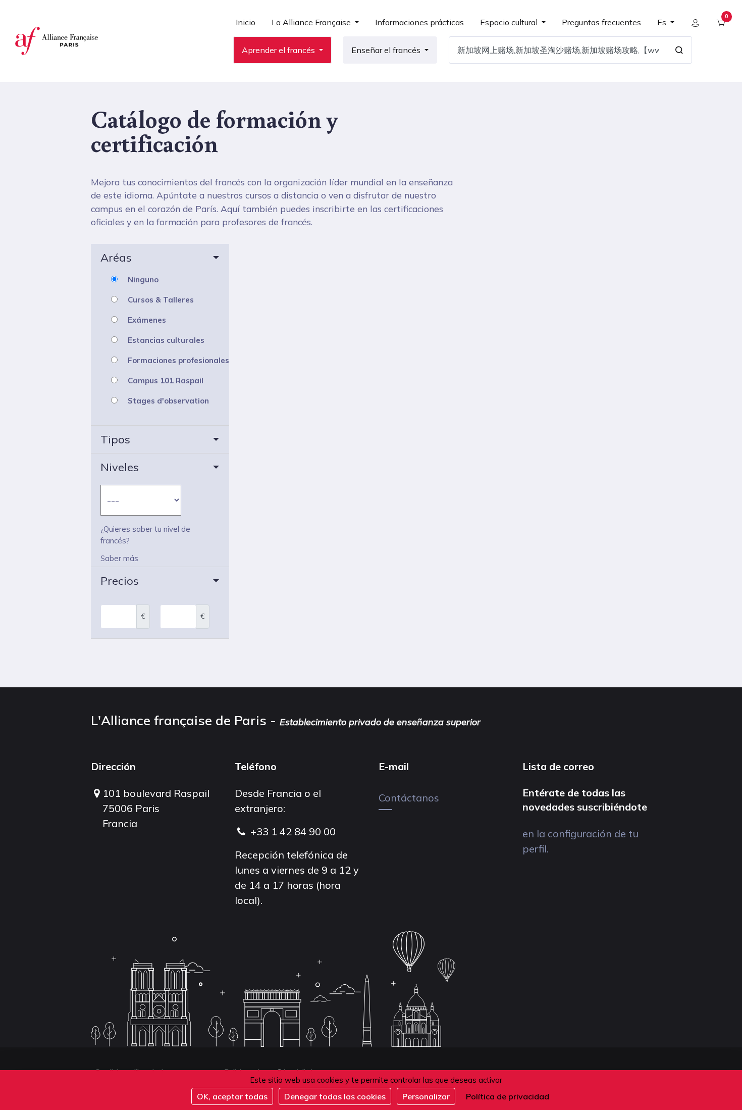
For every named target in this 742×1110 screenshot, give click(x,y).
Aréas (116, 257)
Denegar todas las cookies (335, 1096)
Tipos (115, 439)
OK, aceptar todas (232, 1096)
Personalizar (426, 1096)
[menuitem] (245, 26)
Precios (119, 581)
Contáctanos (409, 797)
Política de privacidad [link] (507, 1096)
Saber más (119, 558)
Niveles (119, 467)
